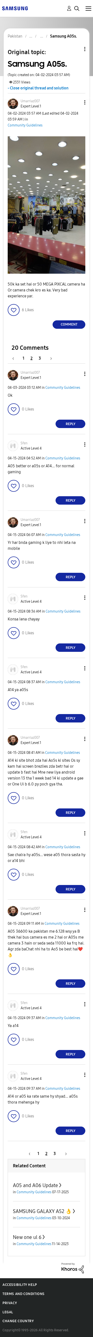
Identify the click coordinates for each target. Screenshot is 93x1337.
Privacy (9, 1303)
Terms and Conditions (23, 1294)
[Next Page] (49, 358)
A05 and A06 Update (35, 1185)
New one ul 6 (27, 1237)
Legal (7, 1312)
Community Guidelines (25, 125)
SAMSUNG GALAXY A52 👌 (42, 1211)
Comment (69, 324)
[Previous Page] (16, 358)
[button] (77, 102)
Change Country (18, 1321)
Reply (70, 424)
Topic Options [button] (76, 49)
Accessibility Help (19, 1285)
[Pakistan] (15, 8)
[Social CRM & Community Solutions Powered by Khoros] (73, 1267)
